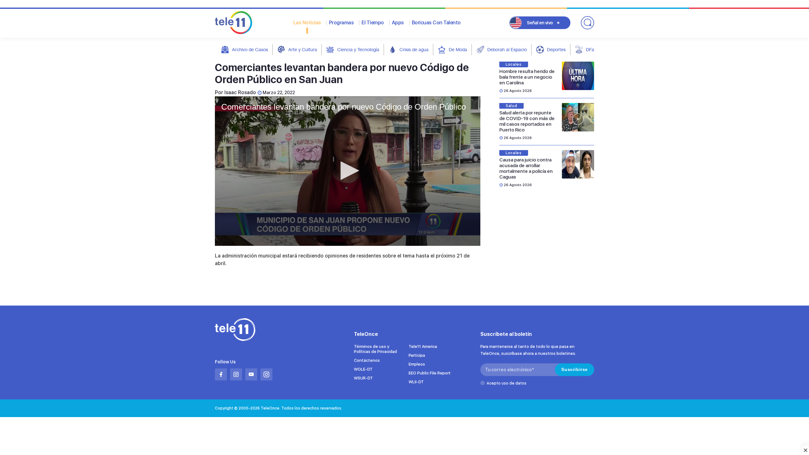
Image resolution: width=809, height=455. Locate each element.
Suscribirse (574, 369)
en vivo (540, 22)
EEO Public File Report (430, 373)
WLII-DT (416, 381)
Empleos (417, 364)
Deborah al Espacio (507, 49)
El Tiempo (373, 23)
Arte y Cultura (302, 49)
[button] (348, 171)
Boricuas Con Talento (436, 23)
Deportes (556, 49)
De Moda (458, 49)
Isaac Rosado (240, 92)
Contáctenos (367, 360)
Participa (417, 355)
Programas (341, 23)
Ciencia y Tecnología (358, 49)
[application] (347, 171)
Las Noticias (307, 23)
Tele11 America (423, 346)
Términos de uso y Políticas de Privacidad (375, 349)
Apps (398, 23)
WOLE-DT (363, 369)
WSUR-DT (363, 378)
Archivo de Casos (250, 49)
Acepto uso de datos (506, 383)
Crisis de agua (414, 49)
